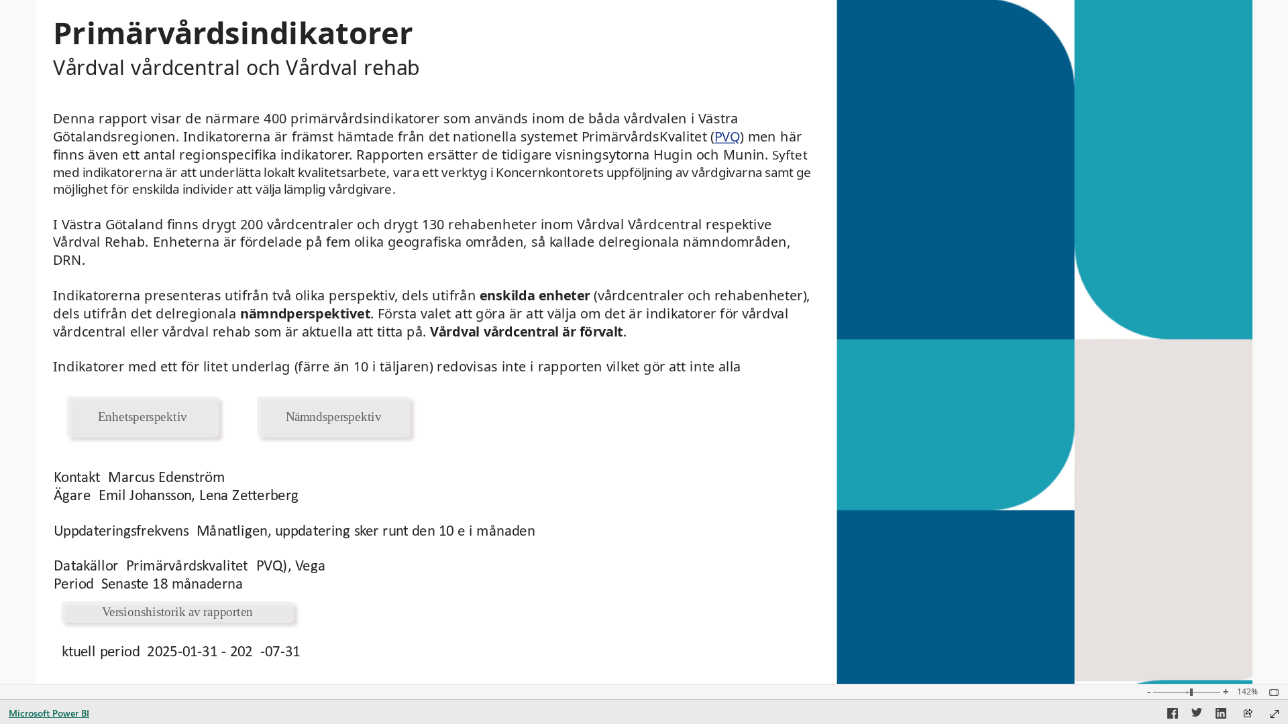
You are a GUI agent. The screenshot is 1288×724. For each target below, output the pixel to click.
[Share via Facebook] (1172, 715)
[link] (142, 416)
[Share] (1247, 714)
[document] (363, 55)
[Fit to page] (1270, 692)
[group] (363, 56)
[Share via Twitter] (1196, 715)
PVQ (727, 136)
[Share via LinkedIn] (1221, 715)
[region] (644, 342)
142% (1247, 691)
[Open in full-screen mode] (1274, 714)
